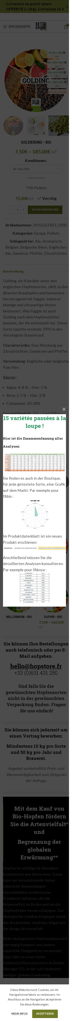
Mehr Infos (19, 1013)
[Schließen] (64, 409)
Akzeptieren (45, 1013)
